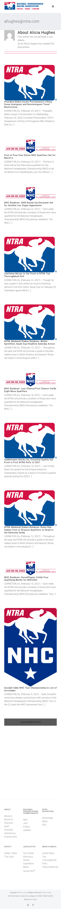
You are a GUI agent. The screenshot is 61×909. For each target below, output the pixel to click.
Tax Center (28, 853)
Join (25, 823)
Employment (10, 836)
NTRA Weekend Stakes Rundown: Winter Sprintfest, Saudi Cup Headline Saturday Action (26, 322)
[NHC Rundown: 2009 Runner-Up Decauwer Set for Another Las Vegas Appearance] (30, 193)
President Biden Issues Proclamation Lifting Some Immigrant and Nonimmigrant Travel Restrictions (26, 82)
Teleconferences (50, 867)
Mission (8, 816)
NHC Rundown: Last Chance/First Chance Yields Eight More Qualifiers (26, 380)
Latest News (48, 853)
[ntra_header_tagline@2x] (24, 2)
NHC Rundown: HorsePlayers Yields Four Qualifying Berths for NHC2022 (26, 568)
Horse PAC (29, 871)
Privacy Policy (46, 893)
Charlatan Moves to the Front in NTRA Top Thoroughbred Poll (26, 254)
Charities (8, 829)
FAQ (44, 824)
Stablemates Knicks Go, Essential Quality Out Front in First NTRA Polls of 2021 (26, 440)
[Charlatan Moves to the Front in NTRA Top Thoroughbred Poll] (30, 254)
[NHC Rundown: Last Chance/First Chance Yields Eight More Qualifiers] (30, 379)
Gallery (35, 82)
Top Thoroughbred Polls (49, 860)
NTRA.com (22, 893)
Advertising (9, 833)
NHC (25, 819)
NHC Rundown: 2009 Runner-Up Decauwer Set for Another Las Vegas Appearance (26, 194)
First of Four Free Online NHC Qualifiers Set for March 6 (26, 146)
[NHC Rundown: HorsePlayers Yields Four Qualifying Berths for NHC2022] (30, 568)
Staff (6, 826)
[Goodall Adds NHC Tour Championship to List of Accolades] (30, 647)
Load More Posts (30, 722)
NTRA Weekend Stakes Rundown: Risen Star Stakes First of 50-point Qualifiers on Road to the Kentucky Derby (26, 508)
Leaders (27, 830)
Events (26, 826)
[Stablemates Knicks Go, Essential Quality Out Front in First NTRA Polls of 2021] (30, 440)
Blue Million (33, 899)
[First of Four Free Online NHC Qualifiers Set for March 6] (30, 146)
